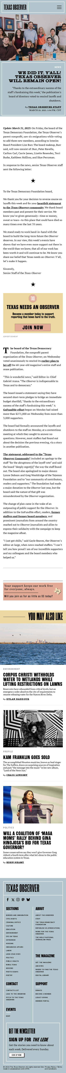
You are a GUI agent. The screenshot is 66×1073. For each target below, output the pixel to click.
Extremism (10, 940)
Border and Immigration (17, 915)
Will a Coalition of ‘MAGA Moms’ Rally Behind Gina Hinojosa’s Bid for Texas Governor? (27, 840)
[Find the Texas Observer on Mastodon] (23, 900)
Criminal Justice (13, 922)
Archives (40, 966)
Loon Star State (13, 954)
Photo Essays (12, 972)
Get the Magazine (43, 962)
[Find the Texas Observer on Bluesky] (28, 900)
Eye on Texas (12, 936)
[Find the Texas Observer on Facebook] (7, 900)
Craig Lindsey (17, 775)
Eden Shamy (15, 862)
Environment (11, 669)
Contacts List (12, 990)
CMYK (27, 1069)
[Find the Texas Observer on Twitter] (12, 900)
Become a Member (43, 994)
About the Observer (45, 915)
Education (10, 929)
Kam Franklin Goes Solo (26, 757)
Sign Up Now (16, 1055)
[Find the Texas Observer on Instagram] (18, 900)
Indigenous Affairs (14, 947)
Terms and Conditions (53, 1068)
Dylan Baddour (17, 699)
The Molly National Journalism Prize (45, 938)
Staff (38, 919)
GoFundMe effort (13, 409)
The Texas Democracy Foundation (45, 923)
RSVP (8, 1016)
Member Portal (42, 1001)
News (58, 67)
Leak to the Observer (16, 994)
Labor (9, 951)
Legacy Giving (42, 997)
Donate (39, 990)
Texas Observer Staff (44, 107)
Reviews (9, 968)
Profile (8, 751)
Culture (9, 926)
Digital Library (42, 975)
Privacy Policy (50, 1067)
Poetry (9, 975)
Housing (9, 943)
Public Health (12, 961)
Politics (8, 827)
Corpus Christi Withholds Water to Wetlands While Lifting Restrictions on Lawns (32, 679)
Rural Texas (11, 965)
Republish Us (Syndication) (48, 928)
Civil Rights (11, 919)
